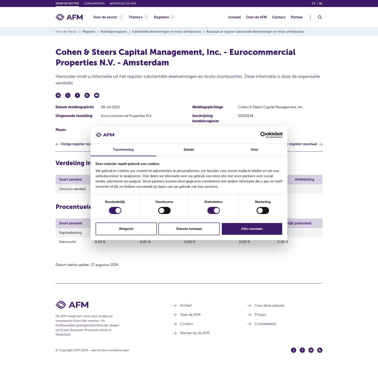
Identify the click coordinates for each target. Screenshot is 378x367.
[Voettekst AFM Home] (108, 305)
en (313, 3)
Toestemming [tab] (123, 149)
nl (320, 3)
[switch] (164, 210)
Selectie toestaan (189, 229)
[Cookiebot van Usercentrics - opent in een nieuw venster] (263, 135)
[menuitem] (111, 17)
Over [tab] (254, 149)
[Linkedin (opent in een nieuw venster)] (311, 350)
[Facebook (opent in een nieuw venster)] (302, 350)
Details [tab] (189, 149)
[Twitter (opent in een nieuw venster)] (293, 350)
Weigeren (126, 229)
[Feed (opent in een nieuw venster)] (319, 350)
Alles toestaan (252, 229)
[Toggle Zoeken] (320, 17)
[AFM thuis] (69, 17)
